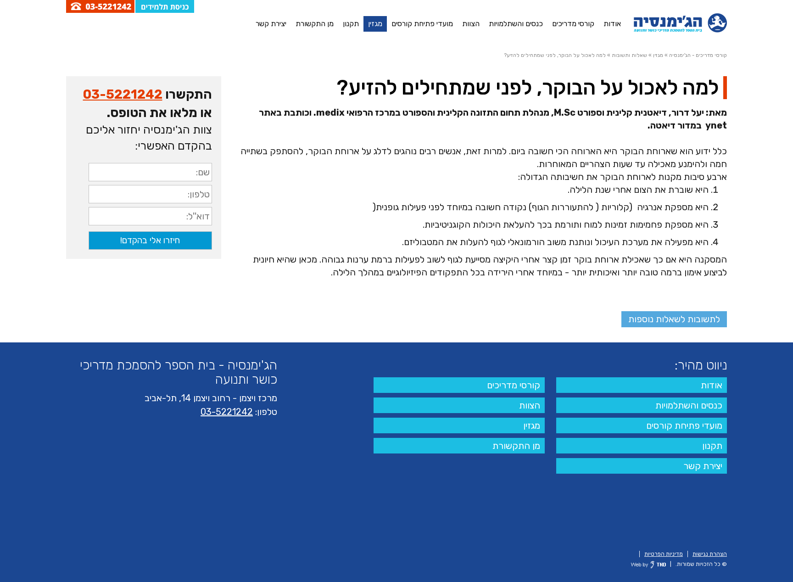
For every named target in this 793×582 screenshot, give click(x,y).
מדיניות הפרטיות (663, 554)
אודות (612, 23)
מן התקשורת (315, 23)
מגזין (375, 23)
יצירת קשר (271, 23)
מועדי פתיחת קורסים (422, 23)
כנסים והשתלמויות (516, 23)
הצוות (471, 23)
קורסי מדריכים (573, 23)
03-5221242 (122, 94)
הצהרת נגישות (709, 554)
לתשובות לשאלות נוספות (674, 319)
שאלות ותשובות (629, 55)
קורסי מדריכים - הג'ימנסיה (698, 55)
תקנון (351, 23)
